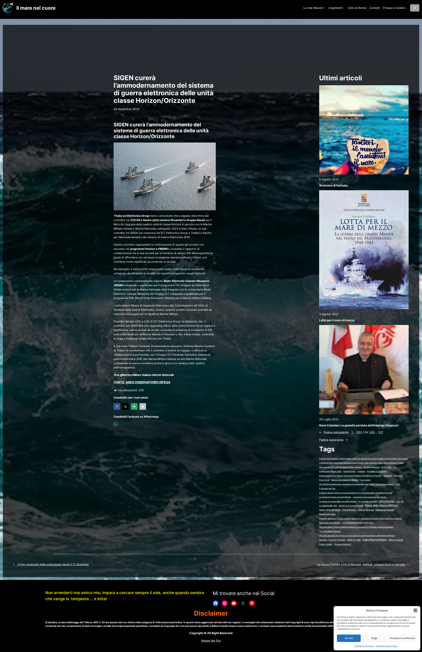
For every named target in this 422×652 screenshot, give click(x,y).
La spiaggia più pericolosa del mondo (369, 497)
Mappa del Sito (211, 640)
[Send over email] (134, 406)
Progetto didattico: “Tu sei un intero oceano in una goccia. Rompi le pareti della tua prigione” (360, 518)
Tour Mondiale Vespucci (330, 531)
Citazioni (387, 475)
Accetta (349, 638)
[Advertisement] (211, 48)
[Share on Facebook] (117, 406)
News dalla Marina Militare (381, 505)
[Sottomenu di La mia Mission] (324, 8)
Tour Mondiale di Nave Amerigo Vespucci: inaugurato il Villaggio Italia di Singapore (356, 527)
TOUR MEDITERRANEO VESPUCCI (357, 523)
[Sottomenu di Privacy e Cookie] (406, 8)
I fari (397, 484)
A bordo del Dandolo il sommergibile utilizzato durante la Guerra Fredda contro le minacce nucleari (363, 458)
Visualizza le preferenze (402, 638)
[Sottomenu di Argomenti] (344, 8)
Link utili (400, 501)
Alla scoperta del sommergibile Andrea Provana (340, 467)
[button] (415, 610)
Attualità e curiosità (377, 471)
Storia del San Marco (329, 523)
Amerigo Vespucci (371, 467)
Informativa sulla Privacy (387, 646)
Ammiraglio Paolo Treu (330, 471)
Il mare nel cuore (35, 8)
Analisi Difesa (349, 471)
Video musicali (395, 539)
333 (359, 432)
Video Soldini (325, 544)
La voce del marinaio (367, 501)
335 (372, 432)
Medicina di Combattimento (351, 505)
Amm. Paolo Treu (389, 467)
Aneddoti (361, 471)
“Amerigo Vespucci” (343, 544)
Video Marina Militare (374, 539)
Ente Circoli (324, 480)
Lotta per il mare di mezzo (336, 320)
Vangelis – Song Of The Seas (332, 540)
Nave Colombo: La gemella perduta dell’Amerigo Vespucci (358, 425)
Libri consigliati (386, 501)
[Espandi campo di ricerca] (414, 8)
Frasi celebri (365, 480)
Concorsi (398, 475)
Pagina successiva (333, 439)
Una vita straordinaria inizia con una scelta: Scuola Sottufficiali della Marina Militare (357, 535)
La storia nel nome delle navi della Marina (338, 501)
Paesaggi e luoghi (385, 510)
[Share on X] (125, 406)
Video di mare (354, 539)
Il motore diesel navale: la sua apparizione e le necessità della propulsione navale (355, 493)
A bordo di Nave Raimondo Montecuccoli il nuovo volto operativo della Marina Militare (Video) (361, 463)
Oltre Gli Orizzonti (366, 510)
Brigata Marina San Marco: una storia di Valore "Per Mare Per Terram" (350, 475)
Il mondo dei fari (327, 488)
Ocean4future (349, 510)
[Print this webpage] (142, 406)
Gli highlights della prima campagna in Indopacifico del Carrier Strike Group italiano (356, 484)
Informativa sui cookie (364, 646)
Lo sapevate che (328, 505)
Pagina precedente (333, 432)
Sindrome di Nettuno (333, 185)
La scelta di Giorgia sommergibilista (335, 497)
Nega (374, 638)
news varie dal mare (329, 510)
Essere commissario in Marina (344, 480)
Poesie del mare (327, 514)
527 (380, 432)
